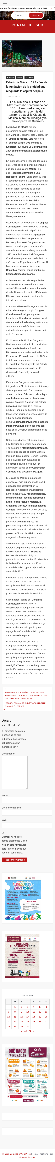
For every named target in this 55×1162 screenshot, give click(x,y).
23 (21, 1021)
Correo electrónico (11, 807)
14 (8, 1016)
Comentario (8, 753)
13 (46, 1011)
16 (21, 1016)
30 (21, 1026)
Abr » (31, 1031)
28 (8, 1026)
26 (40, 1021)
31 (27, 1026)
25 (33, 1021)
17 (27, 1016)
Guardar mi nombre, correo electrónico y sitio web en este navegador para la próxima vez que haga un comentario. (14, 845)
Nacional (29, 78)
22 (15, 1021)
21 (8, 1021)
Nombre (6, 795)
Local (19, 78)
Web (4, 820)
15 (15, 1016)
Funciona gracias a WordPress (16, 1154)
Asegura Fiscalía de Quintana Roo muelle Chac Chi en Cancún (25, 704)
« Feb (24, 1031)
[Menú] (4, 3)
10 (27, 1011)
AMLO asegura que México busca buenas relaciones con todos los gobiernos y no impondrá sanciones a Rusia (26, 695)
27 (46, 1021)
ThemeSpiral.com (27, 1157)
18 (33, 1016)
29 (15, 1026)
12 (40, 1011)
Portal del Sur (27, 25)
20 (46, 1016)
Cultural (10, 78)
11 (34, 1011)
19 (40, 1016)
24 (27, 1021)
